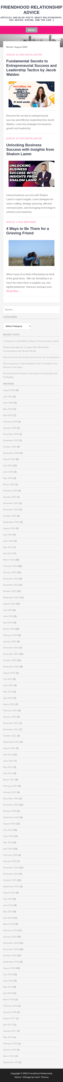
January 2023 (9, 641)
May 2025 (8, 478)
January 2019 (9, 936)
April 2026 (8, 415)
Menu (31, 30)
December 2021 (11, 723)
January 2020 (9, 861)
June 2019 (8, 905)
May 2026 (8, 409)
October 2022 (9, 660)
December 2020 (11, 798)
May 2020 (8, 842)
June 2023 (8, 616)
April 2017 (8, 1024)
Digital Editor (33, 54)
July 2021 (7, 754)
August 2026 (9, 390)
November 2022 (11, 654)
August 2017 (9, 1018)
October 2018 (9, 955)
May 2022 (8, 691)
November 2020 (11, 804)
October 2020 (9, 811)
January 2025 (9, 497)
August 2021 (9, 748)
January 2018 (9, 1012)
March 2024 (9, 559)
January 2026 (9, 428)
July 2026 (7, 396)
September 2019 (11, 886)
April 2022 (8, 698)
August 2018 (9, 968)
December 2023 (11, 578)
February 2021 (10, 786)
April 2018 (8, 993)
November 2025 (11, 440)
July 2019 (7, 899)
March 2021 (9, 779)
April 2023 (8, 622)
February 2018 (10, 1006)
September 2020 (11, 817)
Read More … (13, 291)
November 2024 (11, 509)
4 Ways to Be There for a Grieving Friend (27, 231)
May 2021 (8, 767)
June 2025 (8, 472)
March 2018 (9, 999)
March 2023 (9, 629)
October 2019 (9, 880)
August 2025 (9, 459)
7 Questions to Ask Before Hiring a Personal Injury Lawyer (31, 341)
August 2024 (9, 528)
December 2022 (11, 647)
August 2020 (9, 823)
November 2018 (11, 949)
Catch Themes (41, 1077)
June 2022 (8, 685)
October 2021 (9, 735)
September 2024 (11, 522)
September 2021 (11, 742)
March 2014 (9, 1056)
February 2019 (10, 930)
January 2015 (9, 1049)
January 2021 (9, 792)
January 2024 (9, 572)
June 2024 (8, 541)
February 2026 (10, 421)
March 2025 (9, 484)
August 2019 (9, 892)
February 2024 (10, 566)
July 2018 (7, 974)
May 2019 (8, 911)
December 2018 (11, 943)
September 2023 (11, 597)
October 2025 (9, 446)
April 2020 (8, 848)
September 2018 (11, 962)
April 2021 (8, 773)
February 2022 (10, 710)
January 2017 (9, 1031)
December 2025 (11, 434)
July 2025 (7, 465)
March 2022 (9, 704)
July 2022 (7, 679)
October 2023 (9, 591)
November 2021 (11, 729)
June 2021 (8, 761)
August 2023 (9, 604)
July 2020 (7, 830)
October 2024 (9, 516)
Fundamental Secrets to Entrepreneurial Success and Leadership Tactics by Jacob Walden (31, 67)
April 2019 (8, 918)
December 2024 (11, 503)
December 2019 (11, 867)
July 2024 (7, 534)
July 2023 (7, 610)
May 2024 (8, 547)
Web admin (30, 222)
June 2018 (8, 980)
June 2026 (8, 402)
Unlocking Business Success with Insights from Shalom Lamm (30, 149)
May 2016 (8, 1037)
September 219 (10, 1062)
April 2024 (8, 553)
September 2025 (11, 453)
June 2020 (8, 836)
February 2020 (10, 855)
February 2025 (10, 490)
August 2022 (9, 673)
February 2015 (10, 1043)
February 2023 (10, 635)
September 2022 (11, 666)
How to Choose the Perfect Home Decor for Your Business (31, 357)
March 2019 (9, 924)
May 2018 (8, 987)
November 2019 (11, 874)
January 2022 (9, 717)
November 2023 (11, 585)
